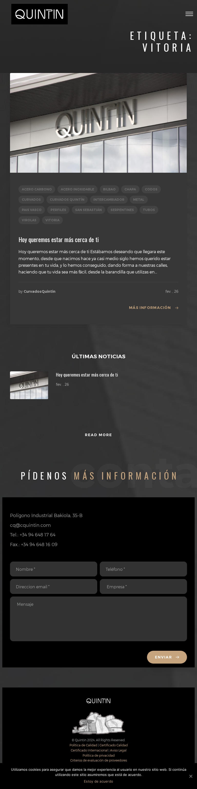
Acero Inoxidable (77, 189)
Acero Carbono (37, 189)
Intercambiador (108, 199)
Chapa (130, 189)
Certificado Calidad (114, 745)
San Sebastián (88, 210)
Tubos (149, 210)
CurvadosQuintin (39, 291)
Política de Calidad (83, 745)
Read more (98, 435)
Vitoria (52, 220)
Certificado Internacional (89, 750)
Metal (138, 199)
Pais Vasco (32, 210)
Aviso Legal (118, 750)
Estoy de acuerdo (98, 781)
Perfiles (58, 210)
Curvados (31, 199)
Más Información (150, 307)
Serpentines (122, 210)
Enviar (164, 657)
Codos (151, 189)
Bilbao (109, 189)
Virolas (29, 220)
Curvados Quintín (67, 199)
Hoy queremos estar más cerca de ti (58, 239)
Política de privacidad (99, 755)
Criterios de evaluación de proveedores (98, 760)
